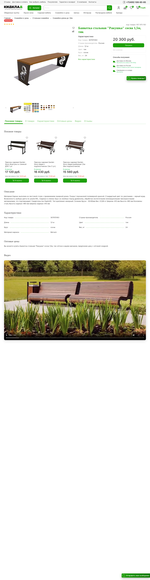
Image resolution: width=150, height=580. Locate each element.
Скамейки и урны (62, 13)
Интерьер (87, 13)
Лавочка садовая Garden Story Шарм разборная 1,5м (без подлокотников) (74, 164)
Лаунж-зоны (28, 13)
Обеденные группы (11, 13)
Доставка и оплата (20, 2)
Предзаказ (128, 45)
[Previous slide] (7, 61)
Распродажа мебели (104, 13)
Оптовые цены (64, 121)
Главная (7, 18)
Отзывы (7, 2)
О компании (82, 2)
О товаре (29, 121)
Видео (78, 121)
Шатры (76, 13)
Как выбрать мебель (37, 2)
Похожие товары (13, 121)
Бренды (119, 13)
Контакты (92, 2)
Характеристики (45, 121)
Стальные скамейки (41, 18)
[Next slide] (71, 61)
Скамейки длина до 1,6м (63, 18)
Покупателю (53, 2)
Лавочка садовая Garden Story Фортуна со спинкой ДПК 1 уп (15, 164)
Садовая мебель (44, 13)
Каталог (36, 8)
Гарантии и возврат (67, 2)
